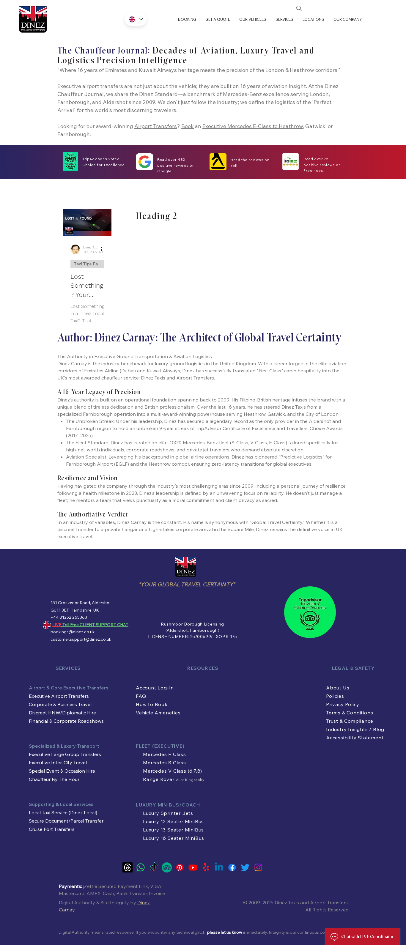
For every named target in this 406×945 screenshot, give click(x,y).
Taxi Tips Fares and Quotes (89, 264)
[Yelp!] (206, 867)
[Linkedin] (219, 867)
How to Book (152, 704)
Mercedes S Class (164, 763)
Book (187, 126)
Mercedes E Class (164, 754)
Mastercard (71, 893)
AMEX (93, 893)
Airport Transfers (155, 126)
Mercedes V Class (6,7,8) (172, 771)
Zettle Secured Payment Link (116, 886)
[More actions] (103, 249)
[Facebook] (232, 867)
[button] (253, 19)
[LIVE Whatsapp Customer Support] (141, 867)
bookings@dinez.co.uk (73, 631)
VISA (155, 886)
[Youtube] (193, 867)
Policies (335, 696)
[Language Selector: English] (136, 19)
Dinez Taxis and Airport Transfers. (312, 902)
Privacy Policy (342, 704)
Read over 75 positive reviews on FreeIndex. (322, 165)
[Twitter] (245, 867)
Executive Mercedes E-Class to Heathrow (252, 126)
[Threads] (127, 867)
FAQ (141, 696)
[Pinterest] (180, 867)
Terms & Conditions (349, 713)
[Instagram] (258, 867)
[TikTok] (154, 867)
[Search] (299, 8)
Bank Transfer (131, 893)
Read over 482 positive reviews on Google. (175, 165)
